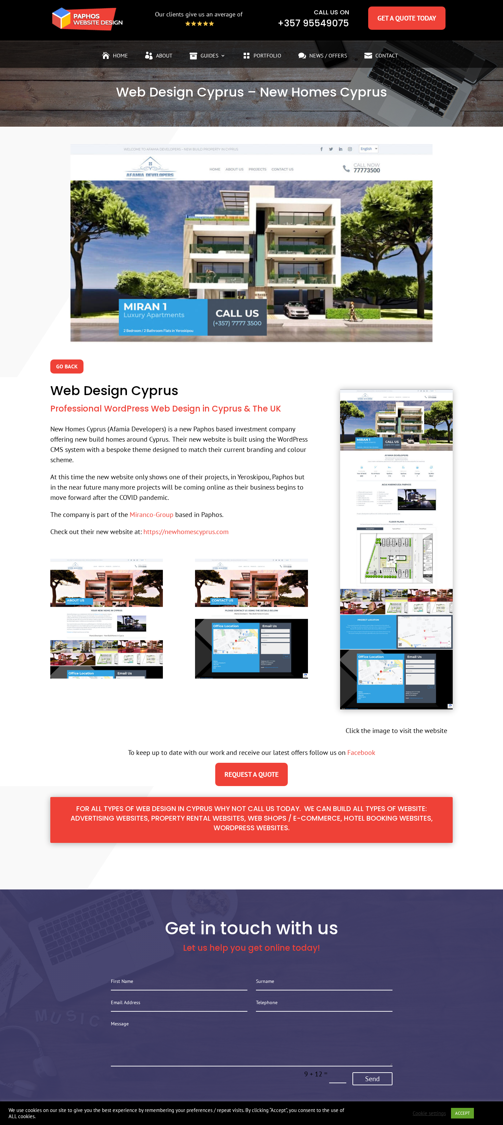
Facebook (361, 752)
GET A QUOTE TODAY (406, 18)
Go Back (67, 366)
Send (372, 1078)
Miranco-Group (151, 514)
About (164, 56)
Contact (386, 56)
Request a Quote (251, 774)
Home (120, 56)
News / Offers (328, 56)
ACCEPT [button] (462, 1113)
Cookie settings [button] (429, 1113)
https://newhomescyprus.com (186, 531)
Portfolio (267, 56)
